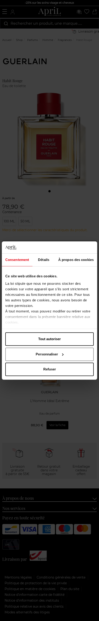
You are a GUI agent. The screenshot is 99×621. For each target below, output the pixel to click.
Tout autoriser (49, 339)
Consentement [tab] (17, 260)
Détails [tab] (43, 260)
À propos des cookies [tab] (76, 260)
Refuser (49, 369)
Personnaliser (47, 354)
